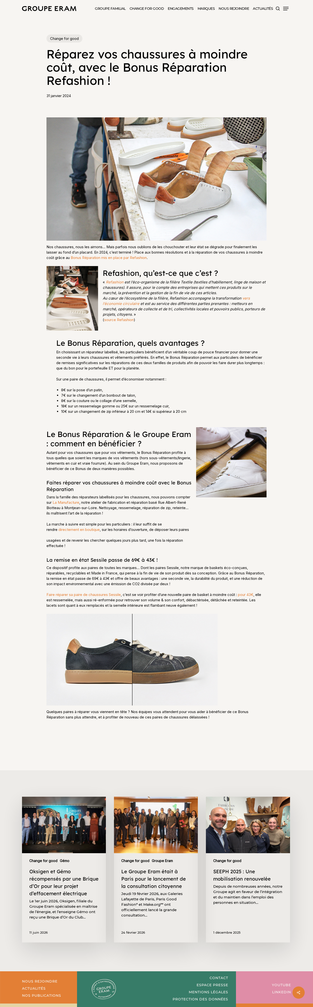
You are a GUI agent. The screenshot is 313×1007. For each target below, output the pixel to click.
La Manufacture (66, 502)
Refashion (115, 282)
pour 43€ (245, 594)
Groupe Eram (162, 861)
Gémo (64, 861)
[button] (286, 8)
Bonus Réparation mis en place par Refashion (109, 257)
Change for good (64, 38)
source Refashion (119, 319)
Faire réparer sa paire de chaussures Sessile (83, 594)
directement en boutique (79, 529)
